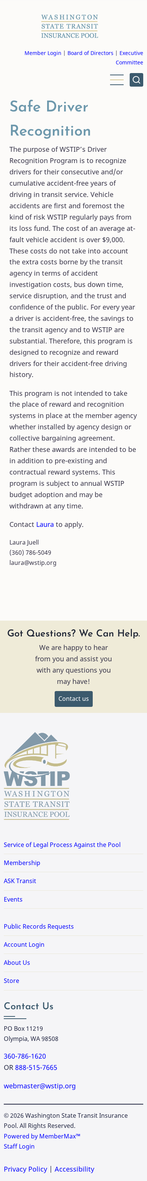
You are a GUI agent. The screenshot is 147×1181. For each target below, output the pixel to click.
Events (13, 899)
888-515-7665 (36, 1067)
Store (11, 981)
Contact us (73, 698)
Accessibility (74, 1168)
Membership (22, 863)
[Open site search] (136, 80)
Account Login (24, 944)
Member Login (42, 52)
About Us (17, 962)
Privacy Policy (25, 1168)
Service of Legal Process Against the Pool (62, 845)
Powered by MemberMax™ (42, 1136)
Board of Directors (90, 52)
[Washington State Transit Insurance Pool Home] (70, 24)
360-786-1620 (25, 1055)
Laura (46, 524)
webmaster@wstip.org (40, 1085)
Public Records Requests (63, 926)
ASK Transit (20, 881)
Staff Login (19, 1146)
